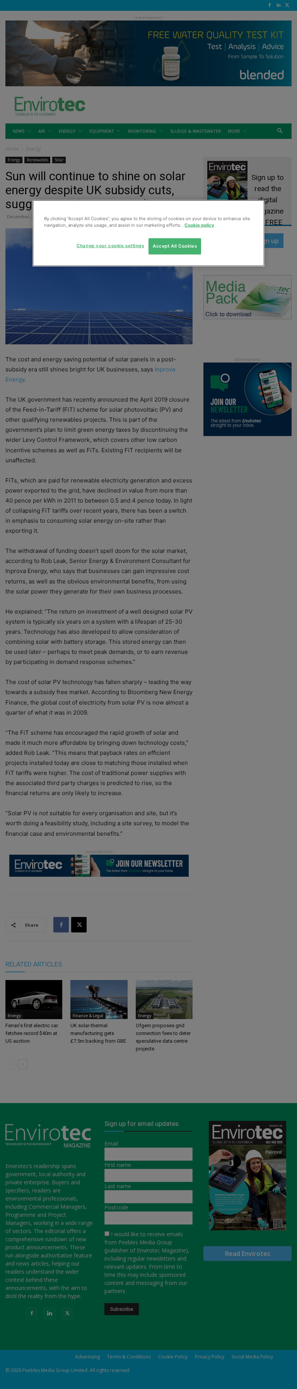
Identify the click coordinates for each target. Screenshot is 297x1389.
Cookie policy (199, 225)
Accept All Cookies (175, 245)
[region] (148, 233)
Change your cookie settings (110, 245)
